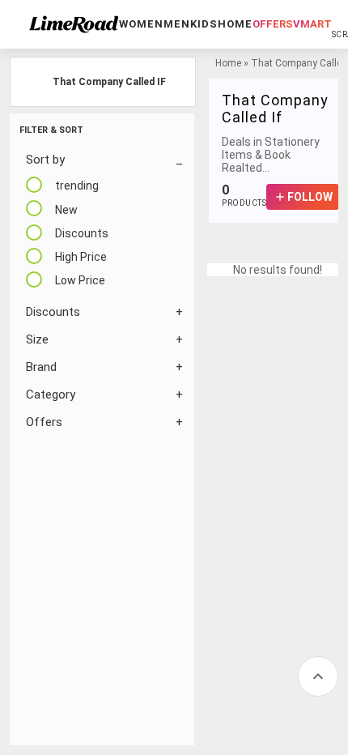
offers (273, 24)
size (37, 339)
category (50, 394)
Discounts (53, 312)
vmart (312, 24)
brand (41, 367)
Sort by (45, 159)
